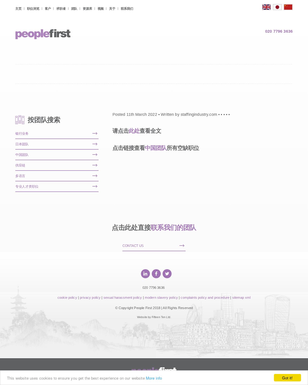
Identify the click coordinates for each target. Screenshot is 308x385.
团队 (74, 8)
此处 (134, 131)
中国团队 (156, 148)
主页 (18, 8)
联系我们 (127, 8)
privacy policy (90, 297)
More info (154, 378)
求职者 (61, 8)
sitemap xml (241, 297)
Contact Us (133, 246)
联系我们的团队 (173, 227)
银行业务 (22, 133)
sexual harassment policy (122, 297)
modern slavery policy (161, 297)
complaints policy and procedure (205, 297)
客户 (48, 8)
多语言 (20, 176)
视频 (101, 8)
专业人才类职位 (27, 186)
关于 (112, 8)
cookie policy (67, 297)
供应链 (20, 165)
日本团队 (22, 144)
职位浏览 (33, 8)
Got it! (287, 377)
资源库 (87, 8)
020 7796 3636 (279, 31)
